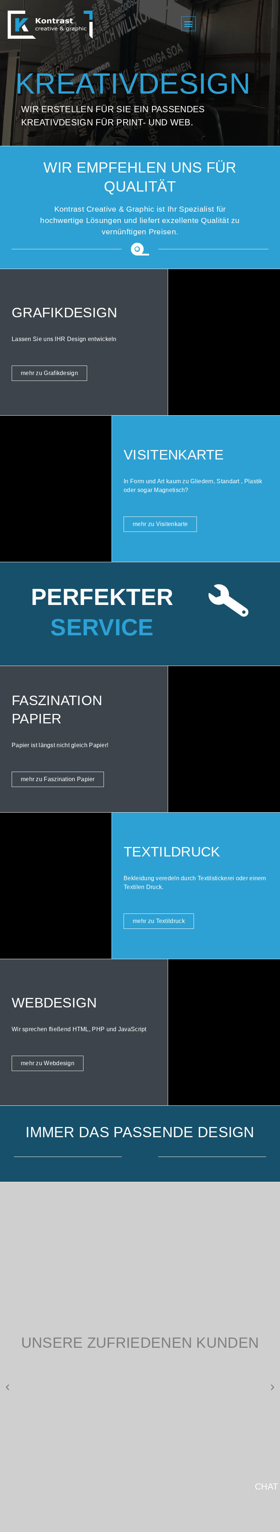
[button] (188, 23)
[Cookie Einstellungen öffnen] (16, 1520)
